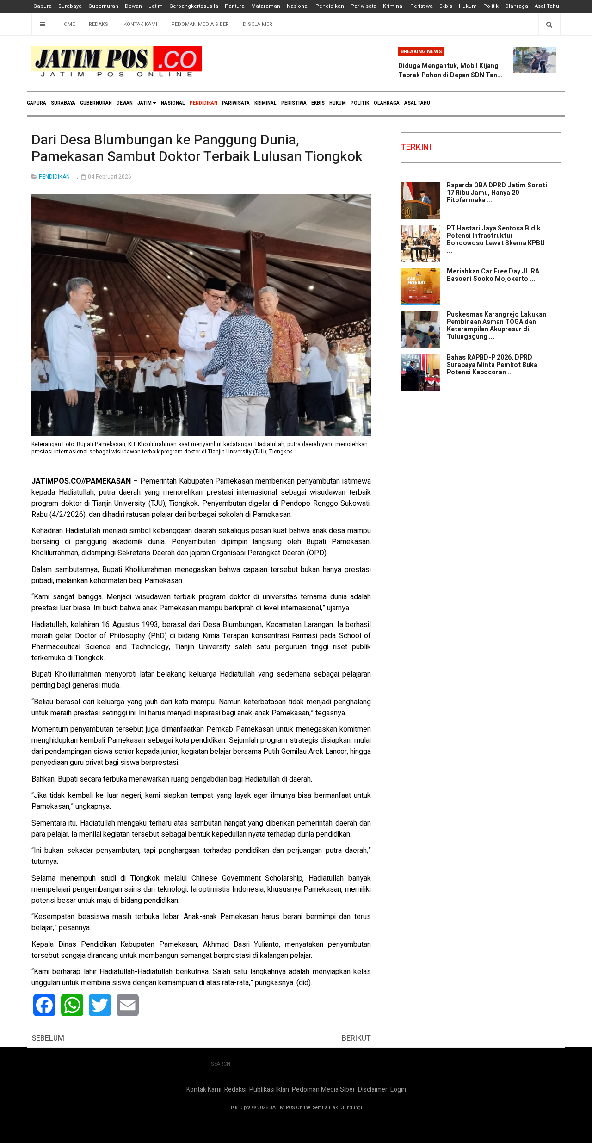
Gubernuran (103, 6)
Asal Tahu (547, 6)
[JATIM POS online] (116, 61)
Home (67, 24)
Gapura (42, 6)
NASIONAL (173, 103)
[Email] (128, 1005)
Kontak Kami (140, 24)
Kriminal (393, 6)
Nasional (298, 6)
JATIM (144, 103)
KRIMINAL (265, 103)
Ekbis (445, 6)
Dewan (133, 6)
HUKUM (337, 103)
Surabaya (70, 6)
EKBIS (318, 103)
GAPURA (36, 103)
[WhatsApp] (72, 1005)
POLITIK (360, 103)
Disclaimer (257, 24)
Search (220, 1064)
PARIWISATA (236, 103)
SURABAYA (63, 103)
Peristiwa (421, 6)
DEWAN (125, 103)
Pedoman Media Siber (200, 24)
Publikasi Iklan (269, 1089)
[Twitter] (100, 1005)
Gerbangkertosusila (193, 6)
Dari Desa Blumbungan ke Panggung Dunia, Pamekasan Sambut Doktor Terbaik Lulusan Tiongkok (197, 148)
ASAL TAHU (417, 103)
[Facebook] (44, 1005)
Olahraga (516, 6)
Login (398, 1089)
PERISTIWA (294, 103)
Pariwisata (363, 6)
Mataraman (265, 6)
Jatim (155, 6)
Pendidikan (329, 6)
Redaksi (99, 24)
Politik (491, 6)
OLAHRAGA (387, 103)
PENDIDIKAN (203, 103)
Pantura (235, 6)
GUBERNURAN (96, 103)
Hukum (468, 6)
